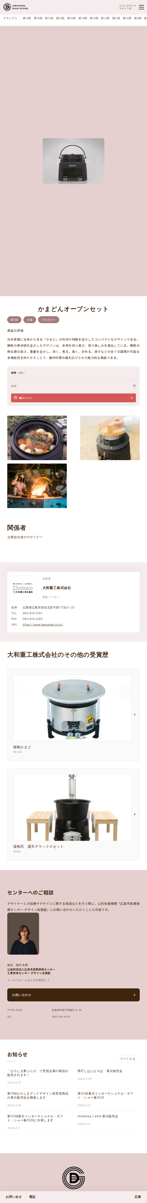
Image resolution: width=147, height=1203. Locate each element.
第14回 (82, 18)
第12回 (105, 18)
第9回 (137, 18)
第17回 (49, 18)
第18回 (38, 18)
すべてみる (128, 1058)
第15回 (71, 18)
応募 (138, 1197)
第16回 (60, 18)
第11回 (116, 18)
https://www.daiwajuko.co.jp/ (43, 625)
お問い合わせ (21, 995)
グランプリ (10, 18)
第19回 (27, 18)
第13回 (94, 18)
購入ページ (25, 398)
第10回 (127, 18)
